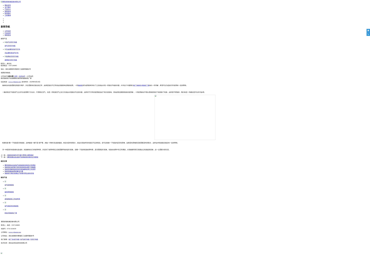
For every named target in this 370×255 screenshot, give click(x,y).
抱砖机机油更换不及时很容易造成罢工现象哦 (20, 167)
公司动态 (8, 31)
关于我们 (8, 7)
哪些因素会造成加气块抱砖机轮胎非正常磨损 (22, 157)
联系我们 (8, 13)
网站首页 (8, 5)
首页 (15, 76)
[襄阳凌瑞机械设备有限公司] (11, 2)
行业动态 (8, 33)
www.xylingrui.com (14, 82)
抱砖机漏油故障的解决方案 (14, 171)
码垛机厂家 (145, 85)
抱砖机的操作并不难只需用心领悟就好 (20, 155)
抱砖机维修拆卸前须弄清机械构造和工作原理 (20, 169)
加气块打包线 (24, 239)
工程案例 (8, 15)
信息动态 (22, 76)
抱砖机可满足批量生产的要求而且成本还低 (19, 173)
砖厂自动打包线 (14, 239)
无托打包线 (34, 239)
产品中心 (8, 9)
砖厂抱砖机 (137, 85)
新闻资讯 (8, 11)
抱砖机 (80, 85)
